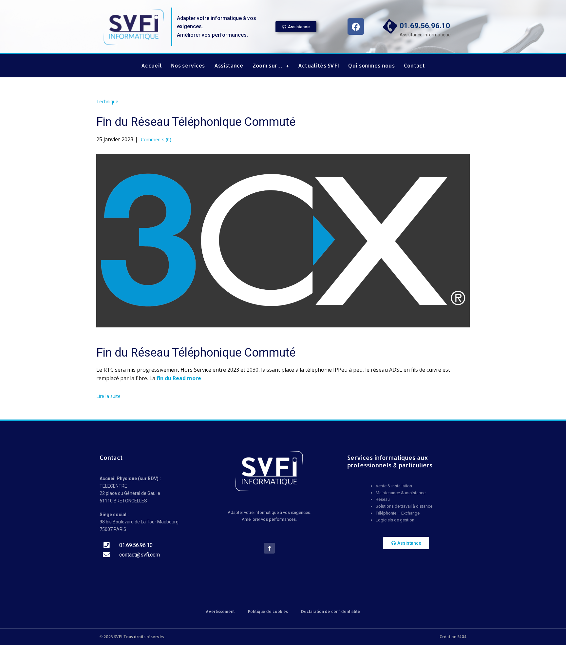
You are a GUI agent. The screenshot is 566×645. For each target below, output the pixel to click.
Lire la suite (108, 396)
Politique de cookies (268, 611)
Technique (107, 101)
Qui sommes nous (371, 65)
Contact (414, 65)
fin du (165, 378)
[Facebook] (356, 26)
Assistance (228, 65)
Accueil (151, 65)
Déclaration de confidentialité (330, 611)
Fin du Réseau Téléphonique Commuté (195, 122)
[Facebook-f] (269, 548)
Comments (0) (155, 139)
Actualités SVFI (318, 65)
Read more (187, 378)
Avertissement (220, 611)
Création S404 (453, 636)
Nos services (188, 65)
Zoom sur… (268, 65)
